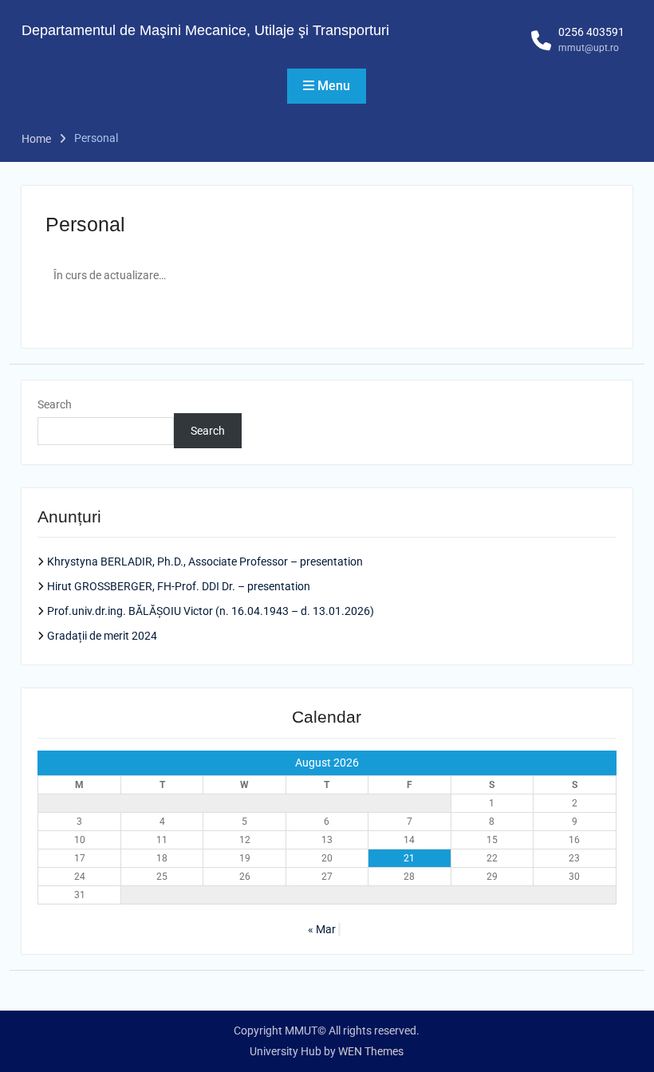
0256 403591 (591, 32)
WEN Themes (371, 1051)
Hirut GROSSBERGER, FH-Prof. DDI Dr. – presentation (178, 586)
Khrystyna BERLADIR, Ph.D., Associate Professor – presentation (205, 561)
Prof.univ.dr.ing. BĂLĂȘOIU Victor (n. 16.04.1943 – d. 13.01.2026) (210, 611)
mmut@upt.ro (588, 47)
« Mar (322, 929)
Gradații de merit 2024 (102, 635)
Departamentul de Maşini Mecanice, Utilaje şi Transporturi (205, 30)
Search (54, 404)
